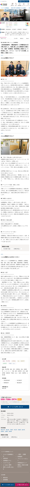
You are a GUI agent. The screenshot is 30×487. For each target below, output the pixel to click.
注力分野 (15, 38)
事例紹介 (21, 38)
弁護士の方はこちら (23, 1)
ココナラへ (4, 1)
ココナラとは (6, 462)
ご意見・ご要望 (22, 454)
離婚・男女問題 (6, 361)
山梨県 (6, 431)
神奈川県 (3, 429)
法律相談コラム (7, 460)
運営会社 (5, 477)
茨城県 (19, 429)
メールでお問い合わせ (16, 406)
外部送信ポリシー (22, 462)
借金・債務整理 (9, 24)
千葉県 (11, 429)
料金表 (27, 38)
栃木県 (23, 429)
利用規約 (20, 456)
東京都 (7, 429)
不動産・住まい (9, 26)
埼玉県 (15, 429)
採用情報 (5, 479)
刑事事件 (15, 24)
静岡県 (10, 431)
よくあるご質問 (7, 465)
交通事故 (14, 361)
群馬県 (2, 431)
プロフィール (3, 38)
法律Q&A (5, 458)
